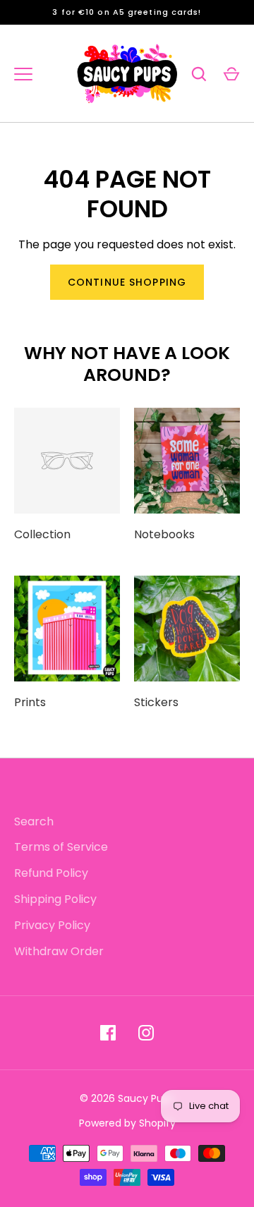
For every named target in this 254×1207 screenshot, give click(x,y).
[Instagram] (146, 1032)
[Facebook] (107, 1032)
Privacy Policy (52, 925)
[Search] (198, 74)
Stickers (156, 702)
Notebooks (164, 534)
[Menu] (23, 74)
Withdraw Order (59, 951)
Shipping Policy (55, 899)
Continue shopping (127, 282)
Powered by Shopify (127, 1123)
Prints (30, 702)
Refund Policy (51, 873)
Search (34, 821)
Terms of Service (61, 847)
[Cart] (231, 74)
